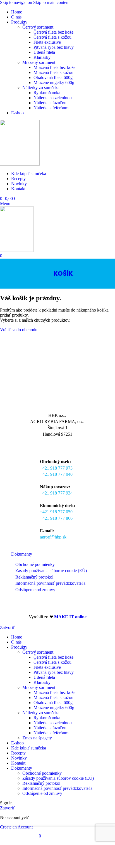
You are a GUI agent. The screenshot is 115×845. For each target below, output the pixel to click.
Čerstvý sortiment (37, 27)
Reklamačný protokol (34, 577)
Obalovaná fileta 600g (53, 77)
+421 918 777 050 (56, 511)
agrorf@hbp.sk (53, 537)
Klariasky (42, 57)
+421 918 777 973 (56, 468)
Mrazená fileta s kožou (53, 72)
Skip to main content (51, 2)
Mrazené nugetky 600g (53, 82)
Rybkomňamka (46, 92)
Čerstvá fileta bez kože (53, 32)
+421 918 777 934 (56, 493)
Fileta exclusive (47, 42)
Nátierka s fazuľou (49, 102)
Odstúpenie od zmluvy (35, 589)
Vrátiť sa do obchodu (18, 329)
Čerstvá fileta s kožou (52, 37)
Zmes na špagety (37, 737)
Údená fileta (44, 52)
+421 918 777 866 (56, 518)
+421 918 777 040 (56, 474)
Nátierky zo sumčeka (40, 87)
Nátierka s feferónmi (51, 107)
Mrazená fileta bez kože (54, 67)
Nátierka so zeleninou (52, 97)
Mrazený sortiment (38, 62)
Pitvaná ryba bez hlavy (53, 47)
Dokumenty (21, 554)
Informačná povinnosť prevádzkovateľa (50, 583)
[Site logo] (20, 164)
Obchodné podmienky (35, 564)
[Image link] (20, 403)
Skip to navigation (16, 2)
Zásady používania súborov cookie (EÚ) (51, 570)
